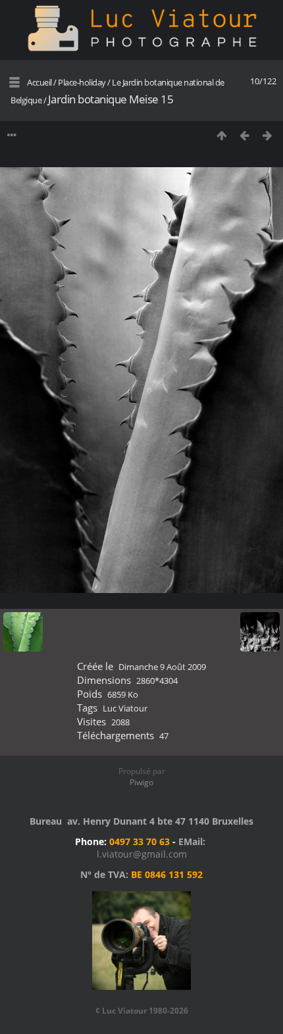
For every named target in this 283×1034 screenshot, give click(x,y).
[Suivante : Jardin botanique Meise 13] (267, 135)
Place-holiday (82, 82)
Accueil (39, 82)
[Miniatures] (221, 135)
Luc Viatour (125, 708)
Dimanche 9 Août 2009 (162, 667)
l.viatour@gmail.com (142, 854)
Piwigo (141, 782)
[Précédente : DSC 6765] (244, 135)
